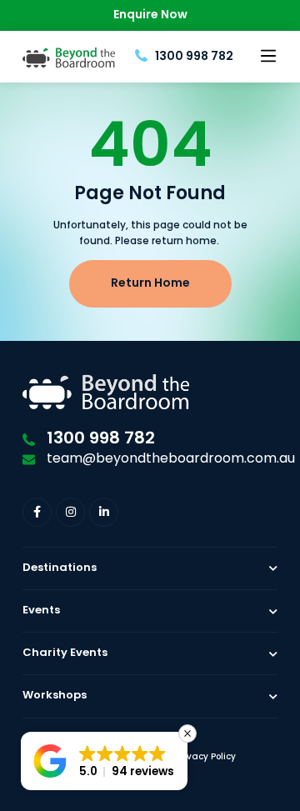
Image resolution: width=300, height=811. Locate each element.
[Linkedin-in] (103, 512)
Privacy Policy (206, 757)
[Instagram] (70, 512)
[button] (268, 56)
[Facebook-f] (37, 512)
